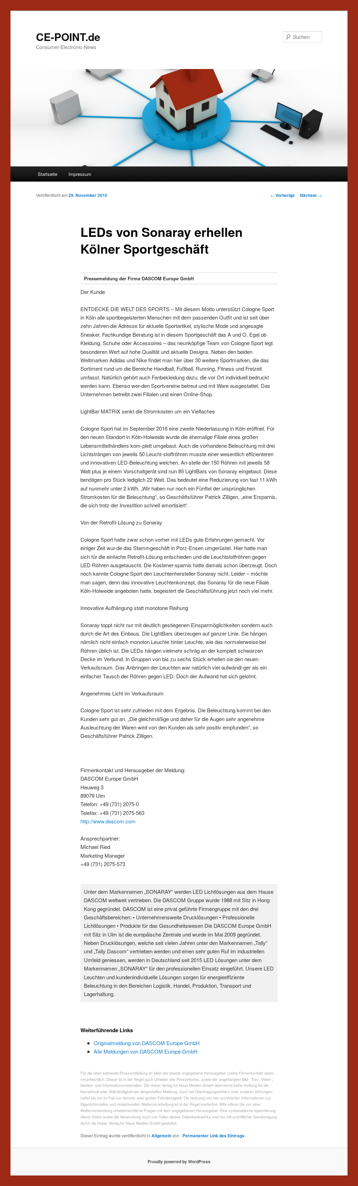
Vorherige (282, 195)
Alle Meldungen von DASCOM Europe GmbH (146, 1051)
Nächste (311, 195)
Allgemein (161, 1135)
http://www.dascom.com (108, 821)
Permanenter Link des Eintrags (213, 1135)
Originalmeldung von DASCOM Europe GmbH (147, 1043)
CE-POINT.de (68, 36)
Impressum (80, 174)
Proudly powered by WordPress (179, 1161)
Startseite (47, 174)
